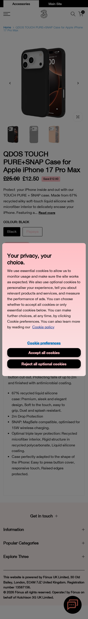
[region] (44, 309)
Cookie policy (43, 327)
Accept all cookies (44, 352)
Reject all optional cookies (44, 364)
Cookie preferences (44, 342)
